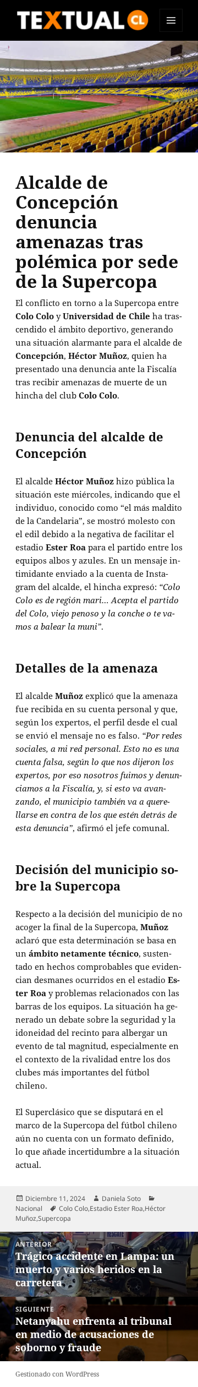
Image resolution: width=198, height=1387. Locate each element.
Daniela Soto (121, 1198)
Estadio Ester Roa (116, 1208)
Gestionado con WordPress (57, 1374)
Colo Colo (73, 1208)
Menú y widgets (171, 31)
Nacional (28, 1208)
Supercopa (54, 1218)
